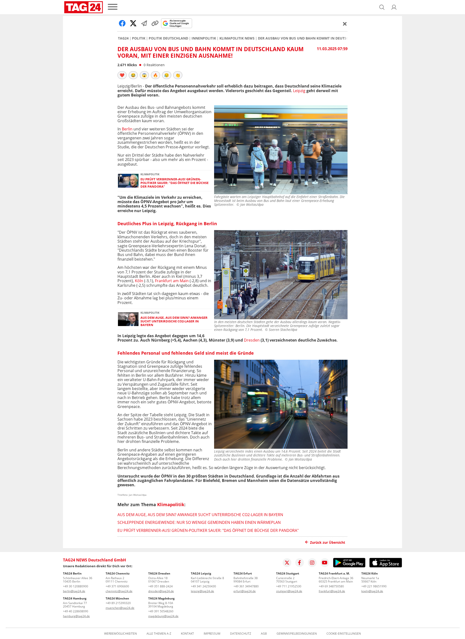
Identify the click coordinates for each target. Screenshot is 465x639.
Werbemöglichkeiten (120, 633)
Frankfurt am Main (172, 280)
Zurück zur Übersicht (327, 542)
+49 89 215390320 (118, 603)
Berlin (127, 129)
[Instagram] (312, 562)
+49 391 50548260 (160, 611)
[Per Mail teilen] (144, 23)
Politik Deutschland (168, 38)
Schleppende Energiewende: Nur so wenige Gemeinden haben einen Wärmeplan (199, 522)
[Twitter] (287, 562)
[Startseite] (83, 7)
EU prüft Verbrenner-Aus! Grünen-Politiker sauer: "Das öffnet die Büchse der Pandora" (174, 183)
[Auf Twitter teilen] (133, 23)
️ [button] (122, 75)
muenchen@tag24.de (120, 608)
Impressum (212, 633)
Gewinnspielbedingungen (297, 633)
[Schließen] (345, 23)
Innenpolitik (204, 38)
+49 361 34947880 (246, 586)
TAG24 (123, 38)
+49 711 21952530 (288, 586)
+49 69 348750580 (331, 586)
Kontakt (187, 633)
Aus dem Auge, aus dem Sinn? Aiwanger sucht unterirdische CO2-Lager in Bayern (174, 321)
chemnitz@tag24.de (119, 591)
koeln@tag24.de (372, 591)
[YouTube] (324, 562)
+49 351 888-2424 (160, 586)
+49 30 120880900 (75, 586)
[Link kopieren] (155, 23)
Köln (139, 280)
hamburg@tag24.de (76, 616)
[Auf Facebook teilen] (122, 23)
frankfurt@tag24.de (332, 591)
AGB (264, 633)
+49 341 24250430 (203, 586)
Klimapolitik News (237, 38)
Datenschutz (240, 633)
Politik (138, 38)
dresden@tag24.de (161, 591)
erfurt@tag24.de (244, 591)
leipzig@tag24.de (202, 591)
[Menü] (112, 7)
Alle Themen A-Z (159, 633)
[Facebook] (299, 562)
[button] (394, 7)
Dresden (252, 340)
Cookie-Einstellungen (343, 633)
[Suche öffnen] (382, 7)
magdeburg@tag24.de (163, 616)
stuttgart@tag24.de (289, 591)
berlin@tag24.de (74, 591)
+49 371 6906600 (117, 586)
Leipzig (299, 90)
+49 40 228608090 (75, 611)
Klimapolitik (170, 504)
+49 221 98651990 (374, 586)
